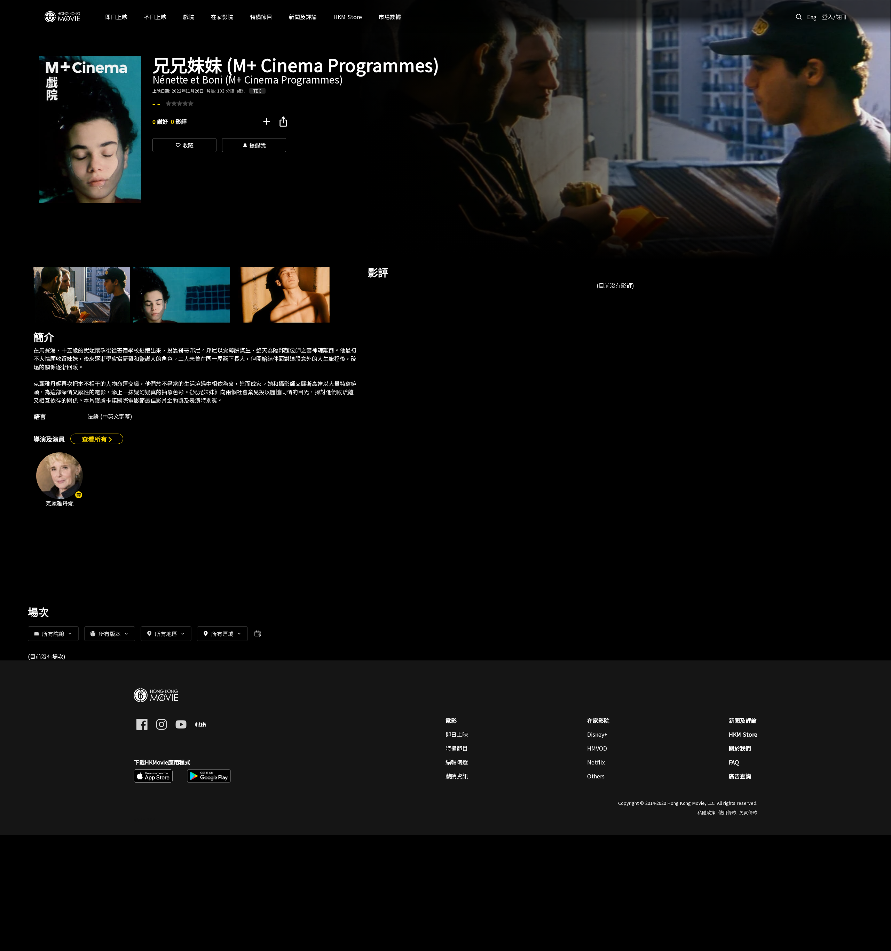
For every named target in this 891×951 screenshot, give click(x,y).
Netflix (596, 762)
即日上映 (457, 734)
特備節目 (457, 748)
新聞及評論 (743, 720)
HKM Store (743, 734)
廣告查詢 (740, 776)
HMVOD (597, 748)
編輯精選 (457, 762)
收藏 (184, 145)
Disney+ (597, 734)
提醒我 (254, 145)
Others (596, 776)
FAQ (734, 762)
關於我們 (740, 748)
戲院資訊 (457, 776)
